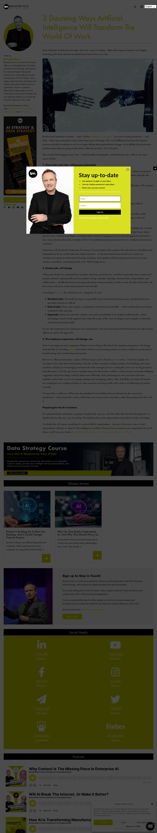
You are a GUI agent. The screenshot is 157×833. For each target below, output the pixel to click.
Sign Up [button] (100, 212)
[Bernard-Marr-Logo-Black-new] (16, 5)
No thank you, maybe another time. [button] (94, 218)
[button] (127, 169)
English (148, 7)
